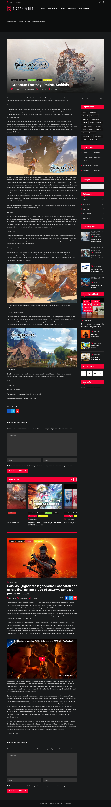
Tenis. (84, 140)
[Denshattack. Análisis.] (85, 345)
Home (43, 8)
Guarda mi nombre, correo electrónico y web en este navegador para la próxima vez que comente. (41, 466)
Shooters (91, 133)
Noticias (98, 126)
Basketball (94, 116)
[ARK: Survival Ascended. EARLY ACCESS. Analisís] (85, 253)
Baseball (85, 116)
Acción (85, 112)
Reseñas (62, 8)
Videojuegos (52, 8)
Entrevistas (72, 8)
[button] (71, 479)
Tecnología (98, 136)
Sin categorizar (87, 136)
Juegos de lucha (87, 126)
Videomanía (87, 165)
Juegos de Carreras (95, 122)
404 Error (97, 165)
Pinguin (13, 598)
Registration (17, 2)
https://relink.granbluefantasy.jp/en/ (25, 398)
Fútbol (85, 122)
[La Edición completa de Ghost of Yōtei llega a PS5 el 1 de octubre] (85, 357)
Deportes (85, 119)
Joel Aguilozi (30, 89)
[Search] (99, 9)
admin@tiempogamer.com (93, 387)
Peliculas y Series (84, 8)
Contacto (97, 157)
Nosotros (86, 170)
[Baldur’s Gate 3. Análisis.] (85, 282)
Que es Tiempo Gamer (88, 159)
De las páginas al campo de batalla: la (22, 522)
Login (11, 2)
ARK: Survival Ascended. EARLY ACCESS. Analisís (97, 258)
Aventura (93, 112)
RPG (84, 133)
